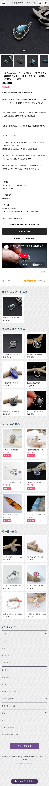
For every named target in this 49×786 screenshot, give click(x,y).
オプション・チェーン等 (10, 735)
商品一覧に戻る (24, 746)
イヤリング (6, 656)
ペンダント (6, 641)
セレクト (5, 713)
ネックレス (6, 677)
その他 (4, 684)
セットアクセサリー (9, 692)
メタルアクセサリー (9, 699)
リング (4, 634)
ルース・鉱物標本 (8, 728)
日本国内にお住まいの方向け (24, 238)
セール (4, 720)
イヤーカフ (6, 663)
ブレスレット (6, 670)
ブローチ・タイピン (9, 706)
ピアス (4, 648)
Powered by (22, 763)
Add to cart (24, 231)
